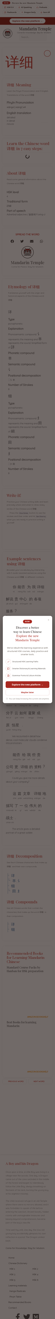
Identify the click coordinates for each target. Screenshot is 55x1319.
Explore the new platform (27, 684)
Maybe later (27, 692)
